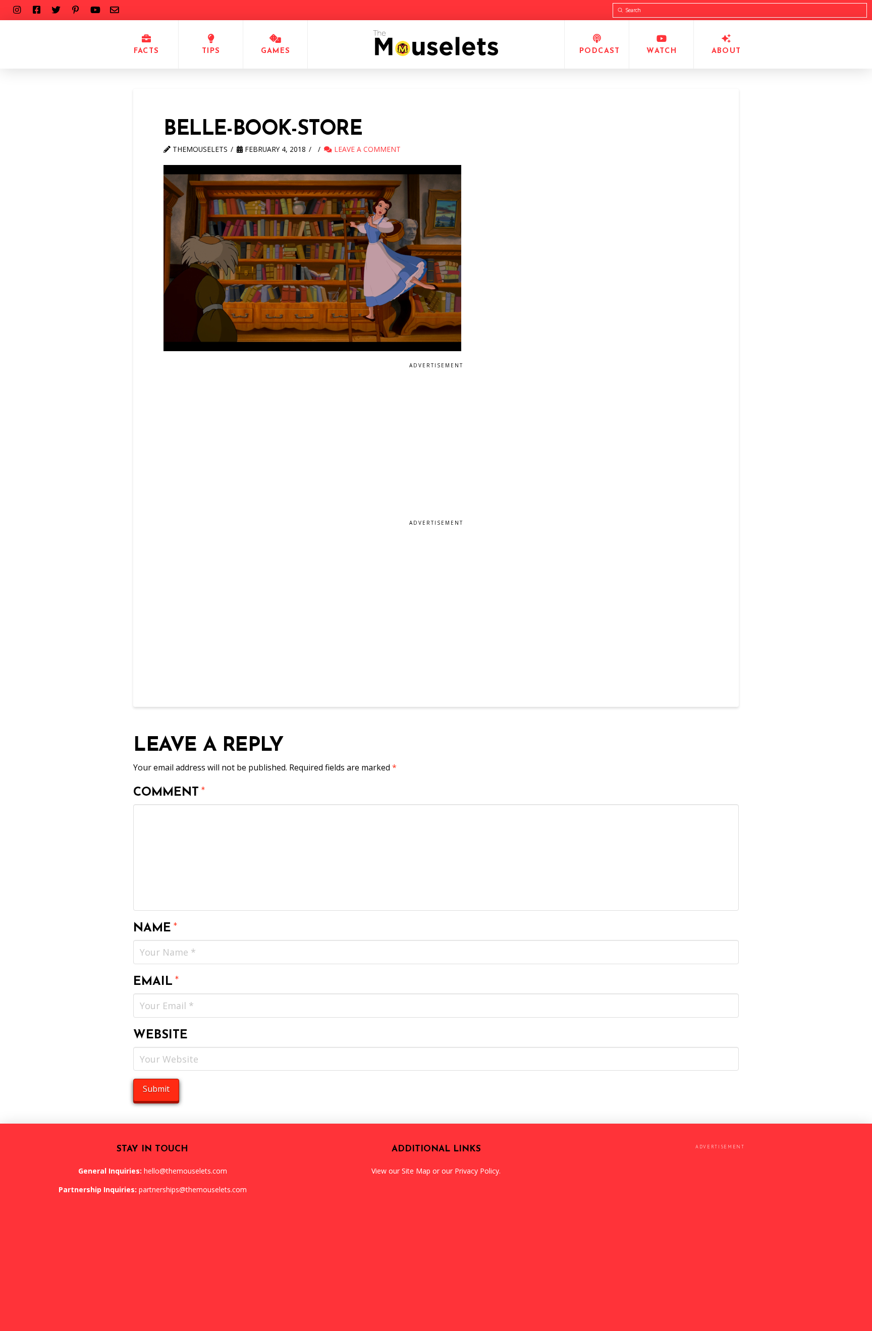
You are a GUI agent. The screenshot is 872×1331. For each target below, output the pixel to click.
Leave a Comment (366, 149)
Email (156, 982)
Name (155, 928)
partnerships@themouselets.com (193, 1189)
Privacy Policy (477, 1171)
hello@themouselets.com (185, 1171)
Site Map (416, 1171)
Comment (169, 793)
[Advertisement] (364, 444)
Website (160, 1035)
